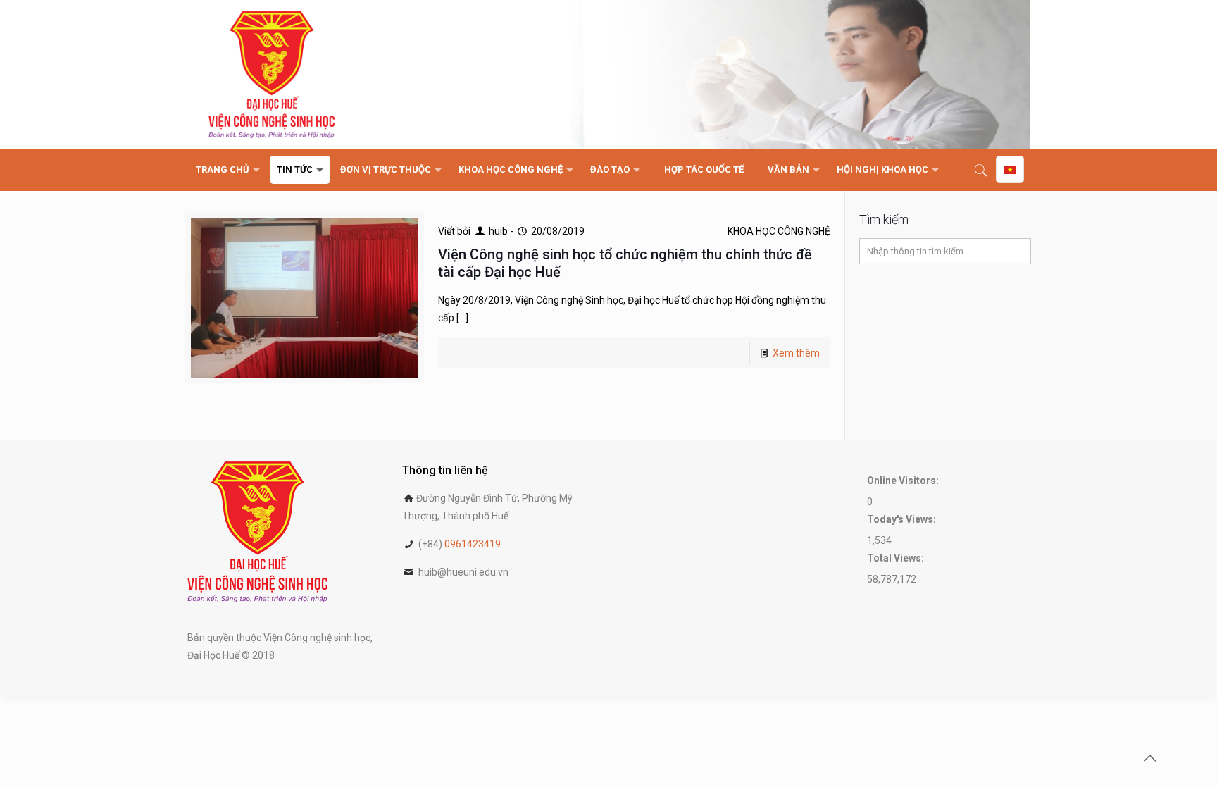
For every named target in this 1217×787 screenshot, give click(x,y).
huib (498, 231)
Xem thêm (796, 353)
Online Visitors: (904, 480)
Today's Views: (902, 519)
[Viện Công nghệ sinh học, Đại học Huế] (271, 74)
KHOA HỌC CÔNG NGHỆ (779, 231)
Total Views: (896, 558)
